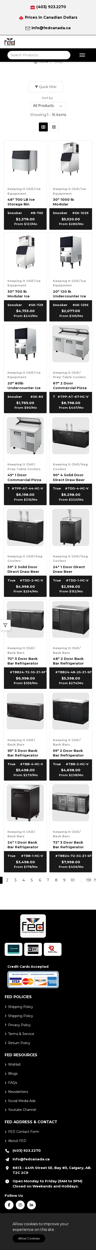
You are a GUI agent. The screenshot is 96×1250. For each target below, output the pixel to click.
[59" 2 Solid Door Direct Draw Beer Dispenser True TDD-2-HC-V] (25, 529)
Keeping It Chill (20, 189)
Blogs (12, 1073)
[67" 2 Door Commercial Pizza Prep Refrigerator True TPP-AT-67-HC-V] (70, 345)
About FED (17, 1141)
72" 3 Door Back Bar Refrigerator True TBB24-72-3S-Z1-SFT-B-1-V (22, 660)
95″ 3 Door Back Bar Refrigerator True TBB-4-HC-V (23, 752)
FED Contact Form (23, 1132)
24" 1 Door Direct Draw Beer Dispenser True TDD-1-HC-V (69, 569)
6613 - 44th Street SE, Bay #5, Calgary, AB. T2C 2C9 (52, 1170)
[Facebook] (9, 1205)
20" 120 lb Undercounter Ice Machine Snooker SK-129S (69, 293)
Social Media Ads (21, 1101)
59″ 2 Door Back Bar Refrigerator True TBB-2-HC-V (69, 752)
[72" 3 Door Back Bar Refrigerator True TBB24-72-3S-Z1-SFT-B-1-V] (25, 621)
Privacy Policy (19, 1025)
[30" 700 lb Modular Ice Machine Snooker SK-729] (25, 253)
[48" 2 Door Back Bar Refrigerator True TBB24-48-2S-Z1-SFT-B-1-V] (70, 621)
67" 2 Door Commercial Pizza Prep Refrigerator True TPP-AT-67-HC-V (70, 385)
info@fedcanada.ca (51, 28)
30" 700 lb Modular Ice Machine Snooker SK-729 (23, 293)
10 (73, 880)
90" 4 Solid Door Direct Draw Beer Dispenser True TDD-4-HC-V (69, 477)
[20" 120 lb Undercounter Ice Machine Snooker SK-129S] (70, 253)
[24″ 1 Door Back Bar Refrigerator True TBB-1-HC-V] (25, 804)
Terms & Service (21, 1034)
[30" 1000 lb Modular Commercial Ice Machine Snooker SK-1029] (70, 161)
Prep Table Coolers (69, 377)
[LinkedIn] (31, 1205)
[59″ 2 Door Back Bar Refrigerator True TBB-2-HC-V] (70, 713)
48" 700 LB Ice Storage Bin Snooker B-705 (21, 201)
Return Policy (19, 1043)
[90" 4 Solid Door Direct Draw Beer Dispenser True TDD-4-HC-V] (70, 437)
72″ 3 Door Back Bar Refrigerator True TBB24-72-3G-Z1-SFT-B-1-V (68, 844)
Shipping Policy (20, 1007)
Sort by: (47, 98)
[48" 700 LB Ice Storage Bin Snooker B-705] (25, 161)
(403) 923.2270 (51, 7)
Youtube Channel (22, 1110)
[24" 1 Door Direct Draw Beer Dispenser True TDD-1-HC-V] (70, 529)
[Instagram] (20, 1205)
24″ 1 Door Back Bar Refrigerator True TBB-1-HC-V (23, 844)
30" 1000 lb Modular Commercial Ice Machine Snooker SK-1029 (69, 201)
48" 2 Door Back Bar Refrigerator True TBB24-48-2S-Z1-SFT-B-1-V (68, 660)
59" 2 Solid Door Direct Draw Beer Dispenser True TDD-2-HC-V (23, 569)
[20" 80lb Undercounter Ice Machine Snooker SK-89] (25, 345)
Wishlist (14, 1064)
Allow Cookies (29, 1238)
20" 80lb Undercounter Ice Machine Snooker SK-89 (24, 385)
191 (88, 880)
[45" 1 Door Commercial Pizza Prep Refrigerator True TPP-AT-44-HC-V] (25, 437)
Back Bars (15, 653)
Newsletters (18, 1092)
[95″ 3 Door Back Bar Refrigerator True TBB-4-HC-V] (25, 713)
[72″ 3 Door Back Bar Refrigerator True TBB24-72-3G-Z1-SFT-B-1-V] (70, 804)
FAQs (12, 1083)
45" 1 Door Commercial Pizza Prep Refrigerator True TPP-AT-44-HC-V (24, 477)
